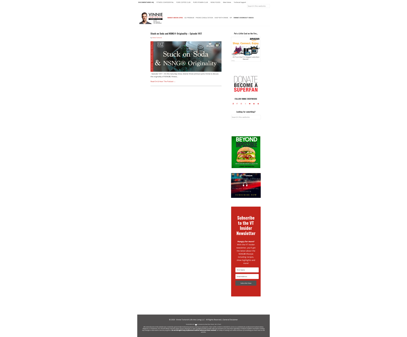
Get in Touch (218, 324)
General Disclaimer (230, 319)
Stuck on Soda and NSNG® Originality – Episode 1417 (176, 33)
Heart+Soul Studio (209, 324)
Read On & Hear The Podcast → (163, 81)
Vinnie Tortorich (151, 18)
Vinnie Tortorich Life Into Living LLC (190, 319)
